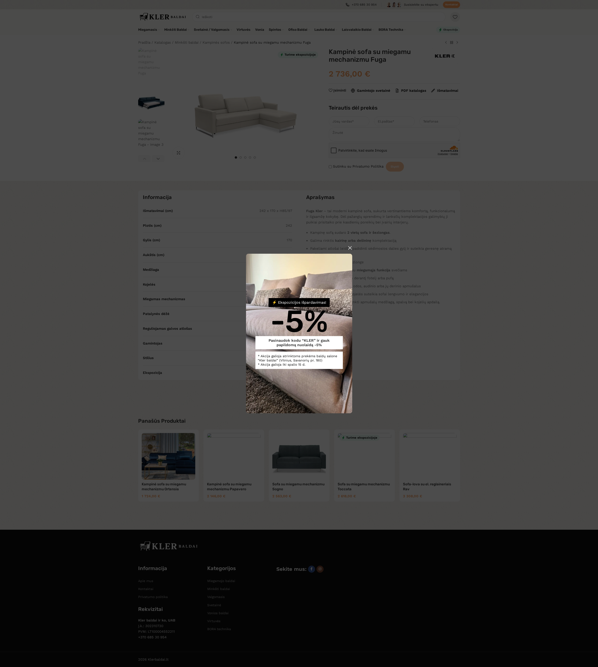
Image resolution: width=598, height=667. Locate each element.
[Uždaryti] (350, 248)
